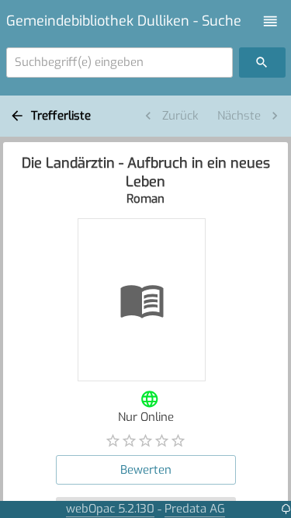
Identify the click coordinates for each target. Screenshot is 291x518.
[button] (270, 21)
